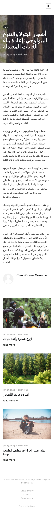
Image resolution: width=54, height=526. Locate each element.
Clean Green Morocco (31, 275)
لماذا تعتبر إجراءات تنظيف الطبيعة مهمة (24, 452)
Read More (9, 344)
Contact (27, 494)
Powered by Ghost (27, 506)
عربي (6, 27)
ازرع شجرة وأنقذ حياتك (17, 339)
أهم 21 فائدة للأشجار (16, 394)
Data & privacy (27, 491)
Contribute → (27, 498)
